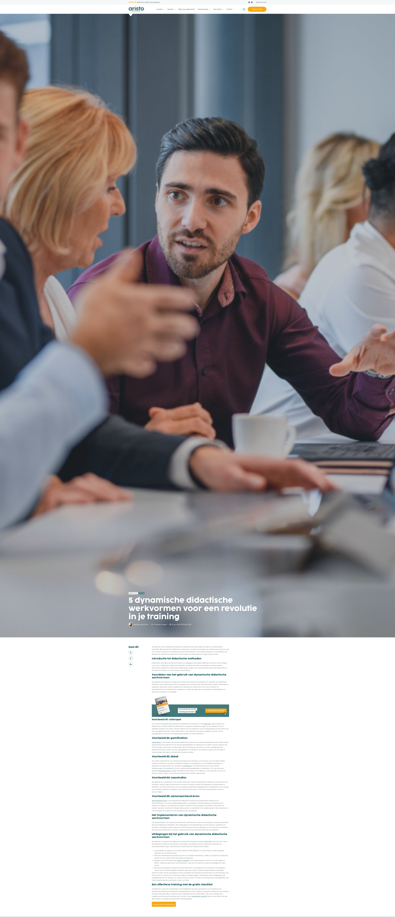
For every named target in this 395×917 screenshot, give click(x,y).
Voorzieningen (203, 9)
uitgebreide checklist (199, 896)
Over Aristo (217, 9)
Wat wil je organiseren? (186, 9)
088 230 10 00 (261, 2)
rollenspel (207, 724)
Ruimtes (170, 9)
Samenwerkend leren (159, 801)
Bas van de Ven (142, 624)
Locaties (160, 9)
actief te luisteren (183, 860)
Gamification (156, 742)
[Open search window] (244, 9)
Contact (229, 9)
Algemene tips (133, 593)
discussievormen (165, 771)
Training (141, 593)
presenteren (187, 766)
